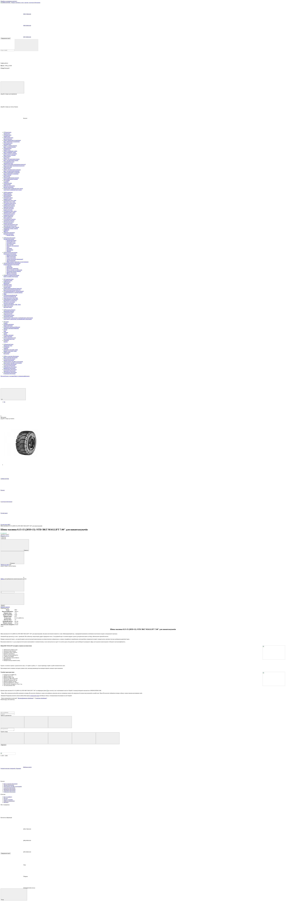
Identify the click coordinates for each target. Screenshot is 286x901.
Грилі (8, 247)
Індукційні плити (11, 243)
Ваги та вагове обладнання (10, 357)
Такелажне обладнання (9, 371)
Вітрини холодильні (12, 255)
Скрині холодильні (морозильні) (15, 259)
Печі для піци (10, 244)
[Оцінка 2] (36, 738)
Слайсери (9, 266)
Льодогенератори (11, 260)
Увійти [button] (2, 578)
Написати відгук (5, 536)
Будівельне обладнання (9, 373)
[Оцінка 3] (60, 738)
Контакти (27, 376)
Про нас (3, 376)
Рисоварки (9, 248)
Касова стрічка (10, 235)
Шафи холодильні (11, 256)
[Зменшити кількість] (12, 585)
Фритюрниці (10, 249)
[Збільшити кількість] (12, 599)
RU (4, 402)
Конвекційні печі (11, 241)
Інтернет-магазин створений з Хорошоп (11, 768)
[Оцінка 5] (107, 738)
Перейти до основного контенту (9, 1)
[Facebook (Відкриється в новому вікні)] (12, 387)
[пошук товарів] (26, 45)
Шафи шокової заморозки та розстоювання (17, 261)
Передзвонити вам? (5, 38)
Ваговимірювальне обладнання (25, 698)
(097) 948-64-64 (27, 37)
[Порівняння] (12, 87)
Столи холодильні (11, 257)
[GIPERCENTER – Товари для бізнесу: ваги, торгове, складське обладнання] (8, 754)
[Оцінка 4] (84, 738)
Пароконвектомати (11, 240)
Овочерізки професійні (12, 268)
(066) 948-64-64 (27, 25)
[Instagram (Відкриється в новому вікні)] (34, 387)
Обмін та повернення (19, 376)
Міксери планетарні (12, 274)
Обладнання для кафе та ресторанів (13, 363)
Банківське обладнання (9, 368)
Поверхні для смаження (13, 245)
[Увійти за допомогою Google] (36, 722)
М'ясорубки (10, 267)
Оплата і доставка (9, 376)
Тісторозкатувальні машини (14, 271)
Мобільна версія (27, 767)
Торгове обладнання (9, 360)
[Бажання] (143, 100)
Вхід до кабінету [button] (8, 797)
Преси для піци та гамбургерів (14, 270)
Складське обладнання (9, 365)
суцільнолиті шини (34, 695)
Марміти (9, 251)
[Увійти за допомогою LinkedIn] (60, 722)
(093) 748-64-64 (27, 14)
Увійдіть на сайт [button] (5, 564)
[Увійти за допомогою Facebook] (12, 722)
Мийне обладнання (11, 272)
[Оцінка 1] (12, 738)
